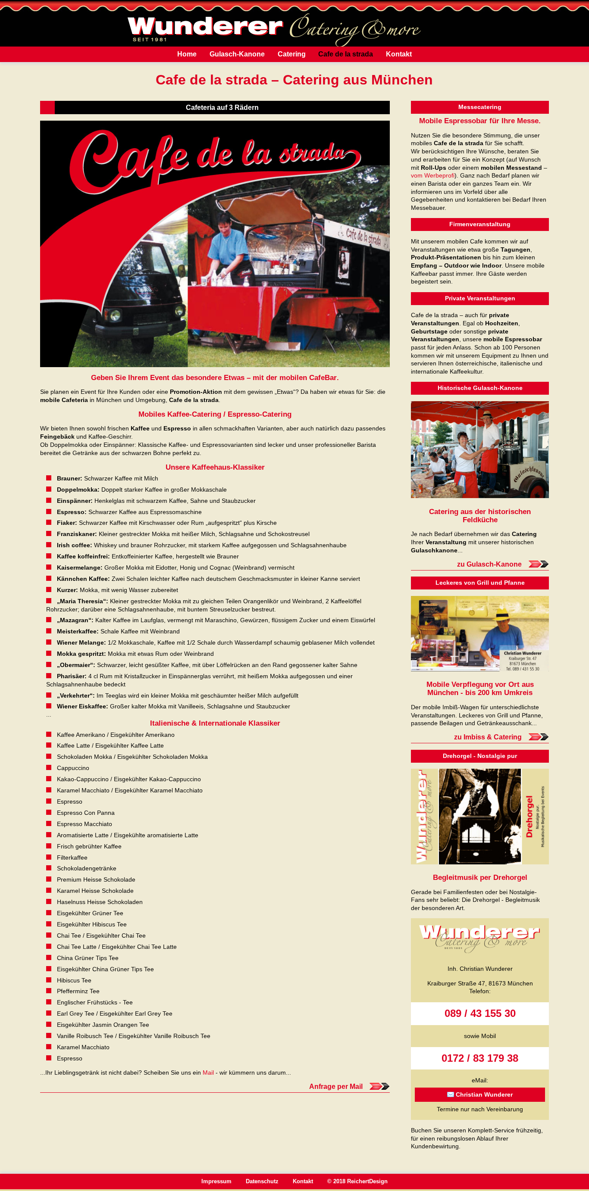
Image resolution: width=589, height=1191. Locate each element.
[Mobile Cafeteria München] (215, 244)
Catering (292, 54)
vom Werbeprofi (432, 175)
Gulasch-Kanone (237, 54)
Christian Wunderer (484, 1094)
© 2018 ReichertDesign (357, 1181)
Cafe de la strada (345, 54)
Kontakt (399, 54)
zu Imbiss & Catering (488, 737)
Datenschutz (262, 1181)
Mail (208, 1072)
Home (187, 54)
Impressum (216, 1181)
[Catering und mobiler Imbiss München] (480, 633)
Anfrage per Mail (336, 1086)
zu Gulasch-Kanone (489, 564)
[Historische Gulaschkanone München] (480, 450)
